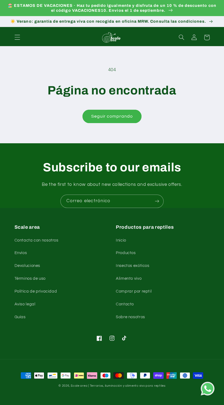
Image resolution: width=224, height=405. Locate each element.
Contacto (125, 304)
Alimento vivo (129, 278)
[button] (17, 37)
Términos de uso (30, 278)
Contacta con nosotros (36, 240)
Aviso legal (25, 304)
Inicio (121, 240)
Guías (20, 317)
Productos (126, 253)
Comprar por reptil (134, 291)
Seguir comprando (112, 116)
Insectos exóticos (132, 266)
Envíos (20, 253)
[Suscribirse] (157, 201)
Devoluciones (27, 266)
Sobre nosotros (130, 317)
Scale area (79, 385)
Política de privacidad (35, 291)
